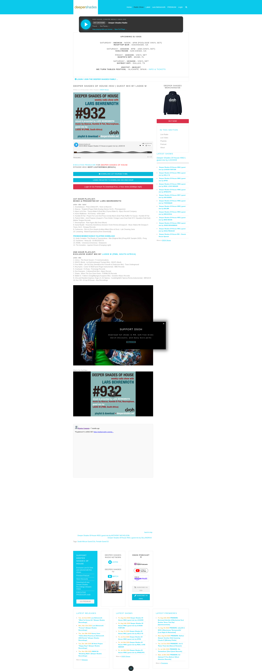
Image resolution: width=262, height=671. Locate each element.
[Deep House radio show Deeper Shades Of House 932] (96, 116)
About (162, 147)
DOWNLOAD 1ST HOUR (114, 174)
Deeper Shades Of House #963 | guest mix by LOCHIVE (171, 159)
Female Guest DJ (102, 541)
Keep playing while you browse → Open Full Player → (110, 29)
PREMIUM (171, 7)
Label (148, 7)
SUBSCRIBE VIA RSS (142, 589)
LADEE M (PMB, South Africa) (119, 254)
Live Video (164, 138)
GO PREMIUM (85, 601)
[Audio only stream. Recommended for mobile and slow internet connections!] (110, 562)
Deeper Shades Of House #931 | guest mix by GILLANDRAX (130, 538)
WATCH (115, 576)
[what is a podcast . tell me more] (141, 557)
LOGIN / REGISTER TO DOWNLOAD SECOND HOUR (113, 180)
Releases (85, 660)
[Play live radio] (86, 24)
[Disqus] (113, 450)
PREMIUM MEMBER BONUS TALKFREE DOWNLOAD (94, 236)
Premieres (164, 663)
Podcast (163, 144)
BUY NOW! (173, 121)
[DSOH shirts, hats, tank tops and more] (173, 103)
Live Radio (164, 134)
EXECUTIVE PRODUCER (84, 165)
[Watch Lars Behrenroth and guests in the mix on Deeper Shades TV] (110, 576)
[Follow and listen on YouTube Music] (141, 570)
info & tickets (157, 69)
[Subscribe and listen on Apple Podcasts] (140, 564)
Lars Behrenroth (158, 7)
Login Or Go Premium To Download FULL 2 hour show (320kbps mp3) (113, 187)
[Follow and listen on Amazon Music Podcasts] (141, 578)
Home (129, 7)
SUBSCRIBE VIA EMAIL (142, 597)
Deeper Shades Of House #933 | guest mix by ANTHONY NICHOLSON (103, 535)
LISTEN (115, 562)
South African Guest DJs (86, 541)
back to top (148, 532)
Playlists (163, 141)
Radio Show (139, 7)
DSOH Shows (104, 90)
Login (180, 7)
